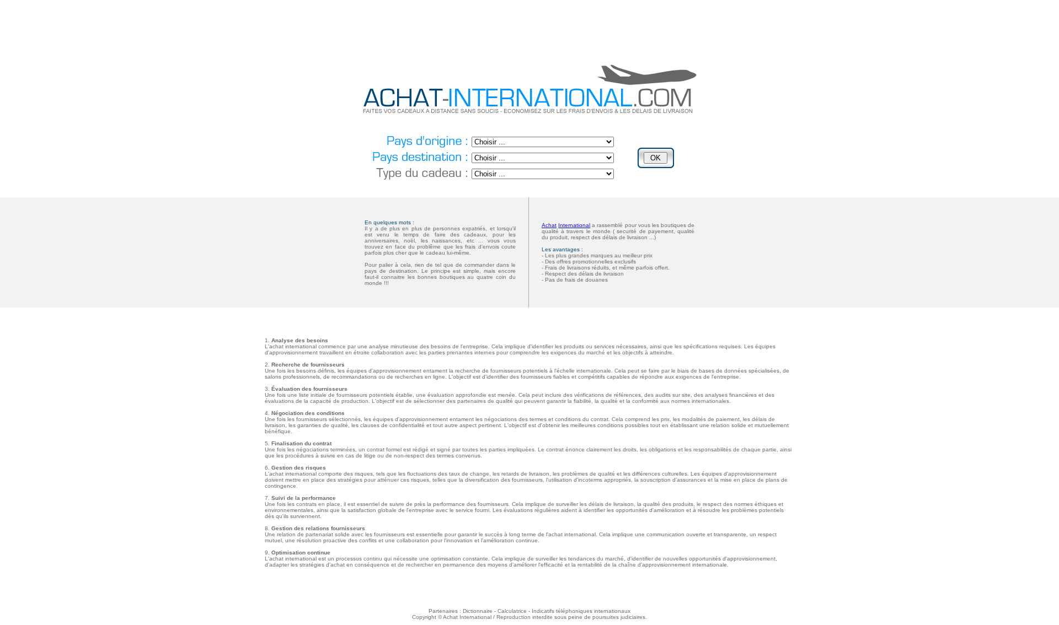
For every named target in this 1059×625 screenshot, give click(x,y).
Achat (549, 225)
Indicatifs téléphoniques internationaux (581, 611)
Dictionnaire (478, 611)
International (574, 225)
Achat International (467, 617)
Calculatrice (512, 611)
